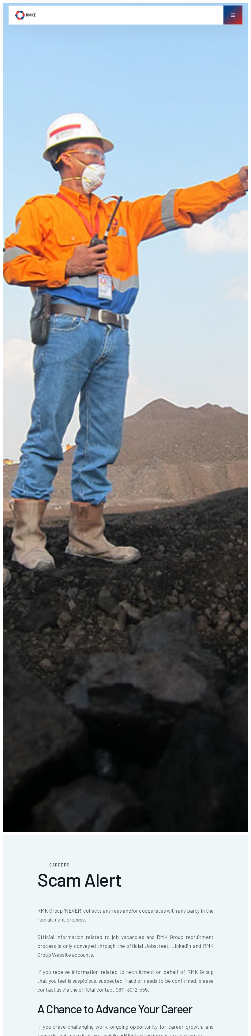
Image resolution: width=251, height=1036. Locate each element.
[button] (232, 15)
